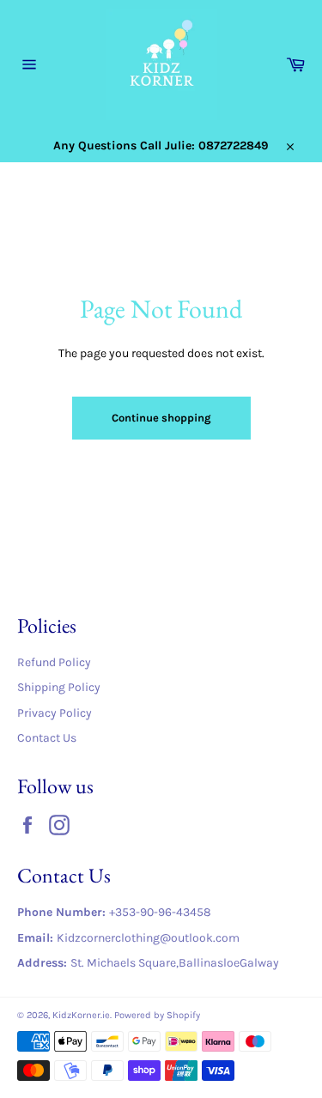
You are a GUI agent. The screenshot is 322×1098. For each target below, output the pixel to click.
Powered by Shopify (157, 1015)
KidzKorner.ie (81, 1015)
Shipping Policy (58, 687)
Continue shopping (161, 417)
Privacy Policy (54, 713)
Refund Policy (54, 662)
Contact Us (46, 738)
